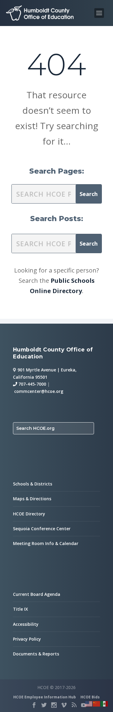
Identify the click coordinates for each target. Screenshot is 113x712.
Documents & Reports (36, 654)
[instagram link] (54, 705)
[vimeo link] (64, 705)
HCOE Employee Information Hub (44, 697)
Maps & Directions (32, 498)
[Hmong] (97, 703)
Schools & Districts (32, 484)
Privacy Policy (27, 639)
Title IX (20, 609)
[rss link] (74, 705)
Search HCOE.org (35, 428)
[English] (89, 703)
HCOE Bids (90, 697)
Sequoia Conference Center (42, 528)
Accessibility (26, 624)
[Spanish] (104, 703)
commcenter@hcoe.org (38, 391)
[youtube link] (83, 705)
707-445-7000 (31, 384)
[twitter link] (44, 705)
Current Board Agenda (36, 594)
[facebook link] (34, 705)
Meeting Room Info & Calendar (45, 543)
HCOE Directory (29, 514)
